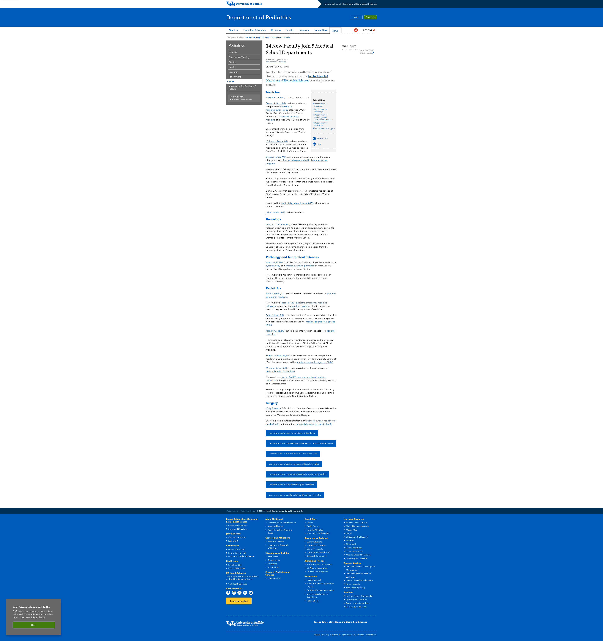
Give (354, 17)
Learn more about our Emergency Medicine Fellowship (294, 464)
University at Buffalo (329, 635)
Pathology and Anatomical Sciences (292, 257)
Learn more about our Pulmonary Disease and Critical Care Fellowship (301, 444)
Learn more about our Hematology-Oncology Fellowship (295, 495)
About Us (233, 52)
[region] (33, 617)
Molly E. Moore (273, 408)
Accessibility (371, 635)
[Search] (356, 30)
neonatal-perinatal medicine (280, 371)
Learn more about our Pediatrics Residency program (293, 454)
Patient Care (235, 77)
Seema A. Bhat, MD (276, 103)
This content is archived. (276, 62)
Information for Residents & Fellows (242, 87)
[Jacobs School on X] (239, 593)
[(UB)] (273, 4)
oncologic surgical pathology (299, 266)
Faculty (232, 67)
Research (233, 72)
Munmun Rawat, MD (276, 368)
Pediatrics (232, 37)
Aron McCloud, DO (275, 331)
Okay (33, 625)
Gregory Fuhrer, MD (276, 157)
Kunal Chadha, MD (275, 294)
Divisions (233, 62)
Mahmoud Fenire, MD (277, 141)
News (241, 37)
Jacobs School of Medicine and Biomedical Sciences (350, 4)
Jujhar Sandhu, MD (275, 212)
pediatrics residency (300, 306)
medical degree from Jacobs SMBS (315, 362)
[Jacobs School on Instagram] (234, 593)
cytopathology (273, 266)
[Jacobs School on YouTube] (251, 593)
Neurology (273, 219)
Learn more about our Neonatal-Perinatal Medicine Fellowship (297, 474)
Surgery (272, 402)
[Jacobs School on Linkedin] (245, 593)
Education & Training (239, 57)
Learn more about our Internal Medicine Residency (292, 433)
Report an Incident (239, 601)
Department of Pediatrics (258, 17)
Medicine (273, 92)
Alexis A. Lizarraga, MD (277, 225)
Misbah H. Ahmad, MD (277, 98)
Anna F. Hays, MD (275, 315)
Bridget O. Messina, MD (278, 356)
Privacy (360, 635)
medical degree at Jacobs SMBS (297, 203)
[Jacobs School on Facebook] (228, 593)
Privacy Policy (38, 617)
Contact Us (370, 17)
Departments (232, 511)
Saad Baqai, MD (274, 262)
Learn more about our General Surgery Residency (291, 485)
